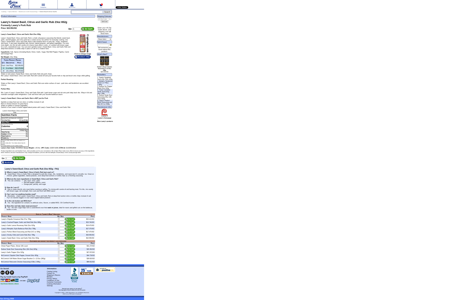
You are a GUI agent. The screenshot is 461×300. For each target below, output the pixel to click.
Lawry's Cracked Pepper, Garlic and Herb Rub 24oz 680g (21, 222)
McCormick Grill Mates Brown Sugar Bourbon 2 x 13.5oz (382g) (23, 258)
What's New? (102, 54)
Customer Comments (54, 282)
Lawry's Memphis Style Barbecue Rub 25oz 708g (18, 229)
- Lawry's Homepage (104, 118)
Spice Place (5, 122)
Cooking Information (54, 284)
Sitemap (50, 286)
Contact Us (51, 273)
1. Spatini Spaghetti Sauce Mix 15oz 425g (104, 78)
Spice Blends (12, 11)
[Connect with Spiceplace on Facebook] (7, 272)
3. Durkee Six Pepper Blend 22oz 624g (104, 87)
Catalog (3, 11)
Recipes (49, 277)
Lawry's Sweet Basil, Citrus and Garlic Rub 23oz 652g (20, 238)
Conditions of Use (53, 280)
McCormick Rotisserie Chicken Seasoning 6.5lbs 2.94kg (20, 262)
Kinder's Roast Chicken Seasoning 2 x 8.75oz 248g (104, 68)
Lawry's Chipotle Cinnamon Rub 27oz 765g (16, 219)
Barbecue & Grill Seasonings (28, 11)
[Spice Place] (14, 4)
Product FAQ (84, 57)
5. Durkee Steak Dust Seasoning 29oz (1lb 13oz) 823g (104, 97)
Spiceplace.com (73, 292)
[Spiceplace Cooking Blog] (2, 272)
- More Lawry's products (105, 120)
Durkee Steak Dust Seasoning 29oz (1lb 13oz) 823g (19, 249)
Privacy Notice (52, 278)
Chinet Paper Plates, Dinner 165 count (14, 246)
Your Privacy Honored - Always (9, 283)
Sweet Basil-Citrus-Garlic (48, 11)
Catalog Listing (52, 271)
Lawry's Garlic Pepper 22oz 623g (12, 252)
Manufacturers (102, 36)
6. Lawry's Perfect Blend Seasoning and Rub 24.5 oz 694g (104, 102)
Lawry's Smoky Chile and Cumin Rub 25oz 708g (18, 235)
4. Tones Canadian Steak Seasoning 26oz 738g (103, 91)
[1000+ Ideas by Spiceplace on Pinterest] (12, 272)
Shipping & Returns (53, 275)
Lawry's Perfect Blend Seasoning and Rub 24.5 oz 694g (20, 232)
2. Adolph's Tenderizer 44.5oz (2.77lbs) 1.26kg (104, 82)
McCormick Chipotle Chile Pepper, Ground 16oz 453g (19, 255)
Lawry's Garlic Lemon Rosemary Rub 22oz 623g (18, 225)
